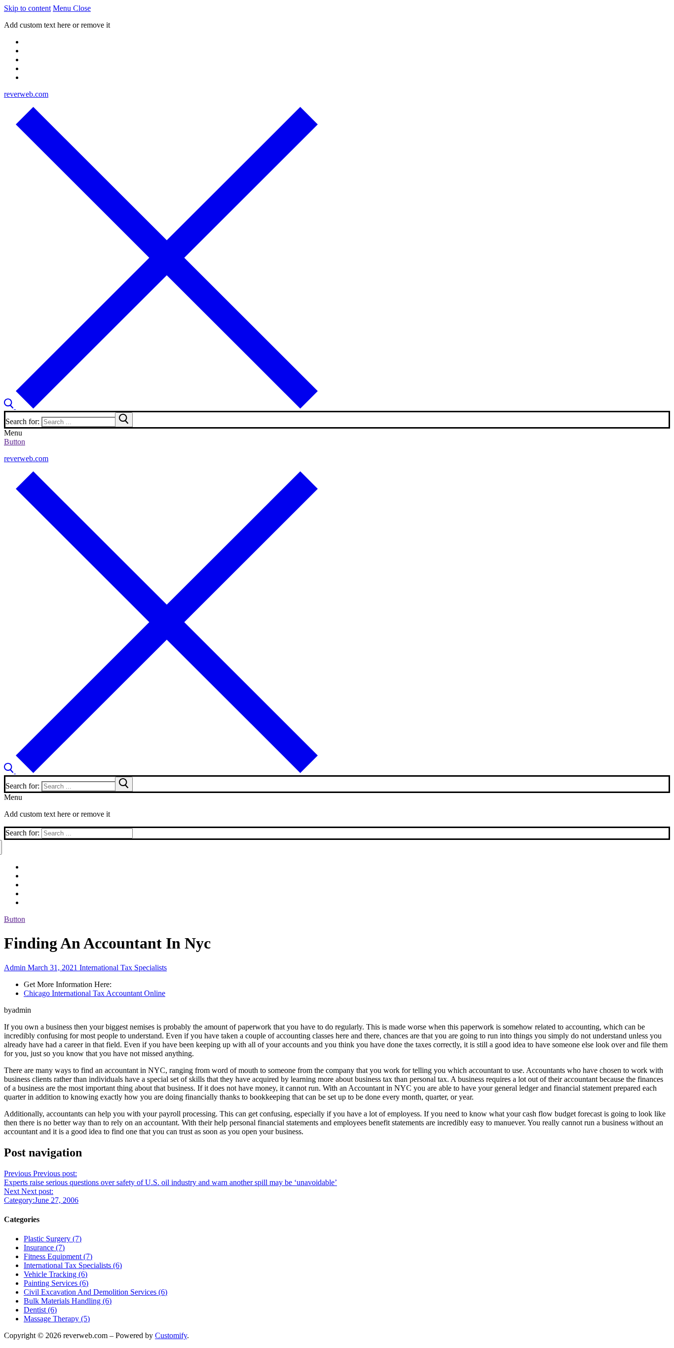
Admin (15, 967)
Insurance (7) (44, 1247)
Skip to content (27, 8)
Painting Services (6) (56, 1283)
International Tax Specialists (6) (73, 1265)
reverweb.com (26, 94)
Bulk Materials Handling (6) (68, 1301)
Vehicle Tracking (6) (55, 1274)
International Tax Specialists (122, 967)
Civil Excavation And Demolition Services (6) (95, 1292)
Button (14, 441)
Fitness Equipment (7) (58, 1256)
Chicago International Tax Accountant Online (94, 993)
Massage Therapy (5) (57, 1318)
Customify (171, 1335)
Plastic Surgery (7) (52, 1238)
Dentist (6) (40, 1310)
